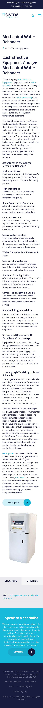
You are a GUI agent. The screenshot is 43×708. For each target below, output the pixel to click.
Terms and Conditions (12, 681)
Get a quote (7, 453)
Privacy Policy (30, 681)
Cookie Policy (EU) (25, 686)
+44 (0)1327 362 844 (23, 6)
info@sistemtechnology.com (24, 2)
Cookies (11, 686)
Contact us (18, 651)
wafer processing (24, 97)
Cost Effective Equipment (16, 48)
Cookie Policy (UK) (20, 691)
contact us (19, 477)
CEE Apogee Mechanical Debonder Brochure (21, 597)
